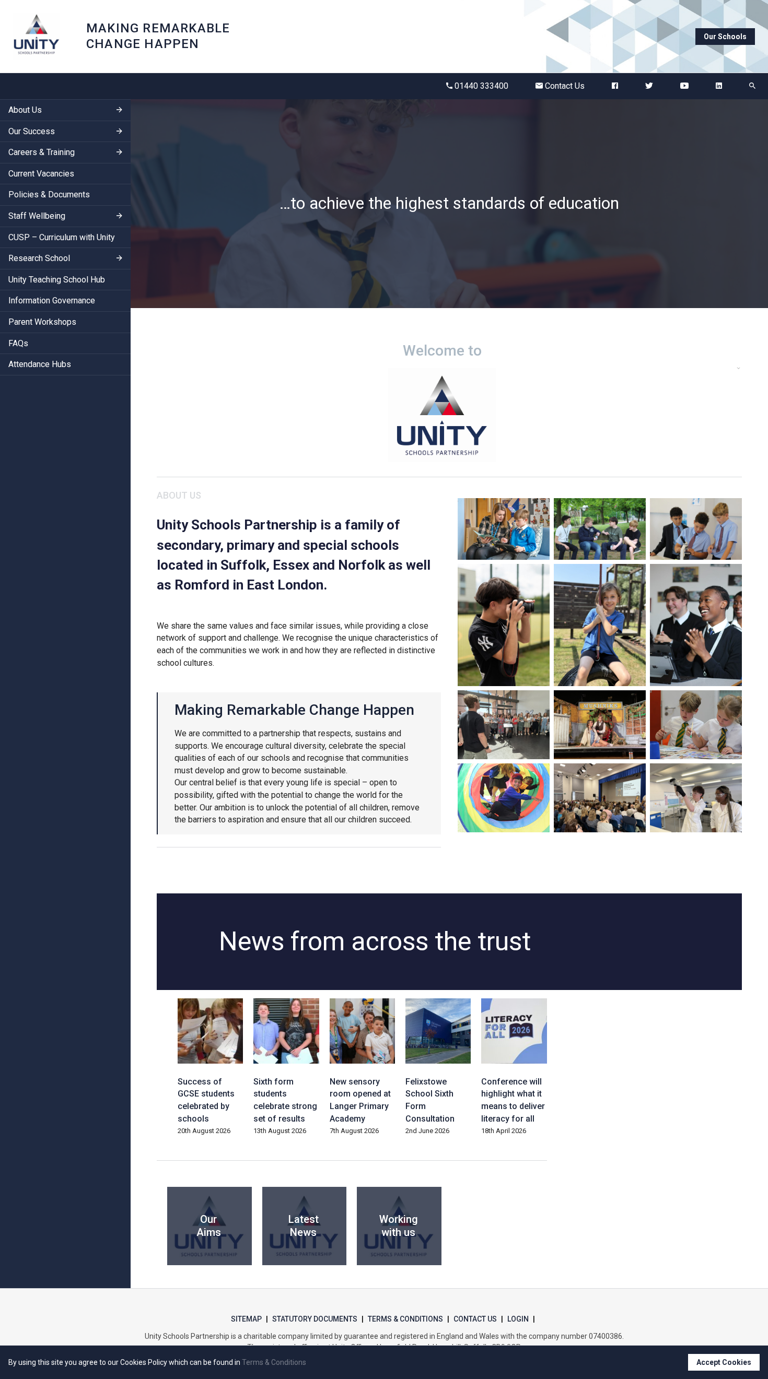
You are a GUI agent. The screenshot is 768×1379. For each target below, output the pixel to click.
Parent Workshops (42, 322)
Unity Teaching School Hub (56, 280)
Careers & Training (41, 153)
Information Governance (51, 301)
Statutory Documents (314, 1319)
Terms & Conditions (405, 1319)
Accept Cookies (723, 1362)
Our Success (31, 131)
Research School (39, 259)
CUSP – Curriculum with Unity (61, 237)
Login (518, 1319)
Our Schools (725, 36)
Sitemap (246, 1319)
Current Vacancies (41, 174)
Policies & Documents (49, 195)
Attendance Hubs (39, 365)
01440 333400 (481, 86)
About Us (25, 110)
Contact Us (565, 86)
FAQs (18, 343)
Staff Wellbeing (36, 216)
